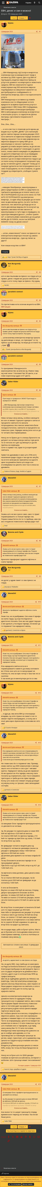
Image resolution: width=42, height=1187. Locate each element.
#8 (40, 541)
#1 (40, 32)
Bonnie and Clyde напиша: (12, 606)
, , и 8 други (18, 257)
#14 (39, 805)
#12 (39, 693)
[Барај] (39, 2)
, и (18, 349)
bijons (5, 14)
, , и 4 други (15, 1069)
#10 (39, 602)
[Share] (36, 31)
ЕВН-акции (5, 307)
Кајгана (6, 1173)
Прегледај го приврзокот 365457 (14, 398)
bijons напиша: (8, 395)
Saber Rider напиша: (10, 491)
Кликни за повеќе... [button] (21, 414)
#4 (40, 321)
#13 (39, 743)
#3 (40, 300)
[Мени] (3, 2)
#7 (40, 486)
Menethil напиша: (9, 545)
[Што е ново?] (34, 2)
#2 (40, 272)
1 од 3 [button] (14, 18)
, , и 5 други (17, 471)
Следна (22, 18)
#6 (40, 390)
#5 (40, 364)
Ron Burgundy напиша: (11, 326)
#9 (40, 576)
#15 (39, 1084)
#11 (39, 645)
